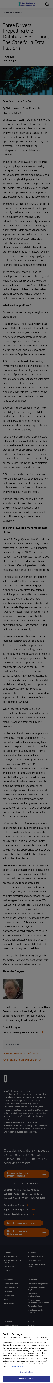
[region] (26, 1354)
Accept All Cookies (26, 1379)
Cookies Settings (26, 1372)
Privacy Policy (17, 1366)
